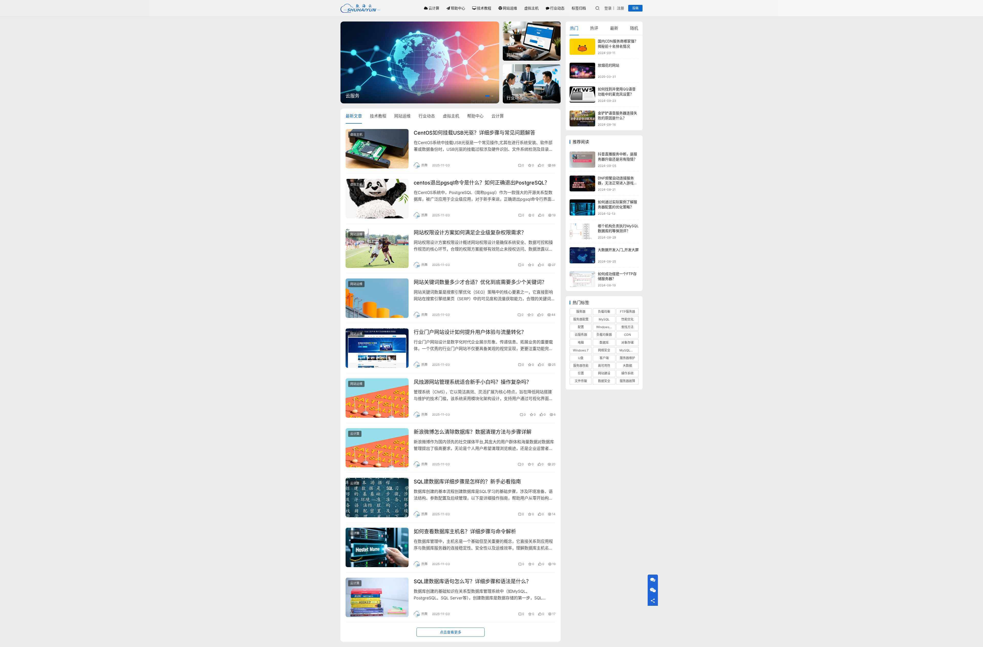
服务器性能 (581, 366)
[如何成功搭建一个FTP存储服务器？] (582, 279)
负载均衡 (604, 312)
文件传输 (581, 381)
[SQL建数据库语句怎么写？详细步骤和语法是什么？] (377, 597)
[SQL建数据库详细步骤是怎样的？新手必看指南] (377, 497)
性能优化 (627, 319)
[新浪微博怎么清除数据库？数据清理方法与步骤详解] (377, 448)
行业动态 (557, 8)
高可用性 (604, 366)
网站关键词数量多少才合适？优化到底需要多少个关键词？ (480, 282)
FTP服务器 (627, 312)
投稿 (635, 8)
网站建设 (604, 373)
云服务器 (581, 335)
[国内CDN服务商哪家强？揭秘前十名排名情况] (582, 47)
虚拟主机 (531, 8)
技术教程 (484, 8)
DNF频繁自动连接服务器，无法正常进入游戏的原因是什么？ (617, 183)
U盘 (580, 358)
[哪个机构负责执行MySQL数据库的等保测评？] (582, 231)
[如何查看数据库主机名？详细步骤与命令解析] (377, 547)
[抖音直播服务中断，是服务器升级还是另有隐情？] (582, 160)
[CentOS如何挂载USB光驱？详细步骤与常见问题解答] (377, 148)
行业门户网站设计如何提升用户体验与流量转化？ (470, 332)
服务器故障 (627, 381)
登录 (608, 8)
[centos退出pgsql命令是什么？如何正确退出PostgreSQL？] (377, 198)
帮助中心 (458, 8)
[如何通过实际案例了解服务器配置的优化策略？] (582, 207)
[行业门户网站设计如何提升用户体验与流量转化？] (377, 348)
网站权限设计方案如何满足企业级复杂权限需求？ (470, 233)
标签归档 (579, 8)
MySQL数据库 (628, 350)
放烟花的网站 (608, 65)
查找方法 (627, 327)
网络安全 (604, 350)
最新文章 (354, 115)
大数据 (627, 366)
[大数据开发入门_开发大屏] (582, 255)
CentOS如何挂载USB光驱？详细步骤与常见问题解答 (474, 133)
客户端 (604, 358)
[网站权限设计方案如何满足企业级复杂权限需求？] (377, 248)
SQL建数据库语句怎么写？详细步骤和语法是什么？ (472, 581)
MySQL (604, 319)
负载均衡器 (604, 335)
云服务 (352, 96)
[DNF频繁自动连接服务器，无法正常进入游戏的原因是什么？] (582, 184)
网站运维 (510, 8)
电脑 (581, 342)
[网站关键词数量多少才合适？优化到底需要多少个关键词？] (377, 298)
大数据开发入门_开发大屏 (618, 249)
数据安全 (604, 381)
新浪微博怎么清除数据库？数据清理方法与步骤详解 (472, 432)
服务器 (580, 312)
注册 (620, 8)
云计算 (434, 8)
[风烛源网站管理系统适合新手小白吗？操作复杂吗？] (377, 398)
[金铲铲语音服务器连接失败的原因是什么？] (582, 119)
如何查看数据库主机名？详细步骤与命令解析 (465, 532)
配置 (581, 327)
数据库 (604, 342)
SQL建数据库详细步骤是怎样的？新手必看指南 (467, 482)
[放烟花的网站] (582, 71)
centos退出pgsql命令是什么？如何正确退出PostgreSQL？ (482, 183)
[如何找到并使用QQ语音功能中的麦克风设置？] (582, 95)
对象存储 (627, 342)
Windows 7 (581, 350)
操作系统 (627, 373)
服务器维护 (627, 358)
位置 (581, 373)
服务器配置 (581, 319)
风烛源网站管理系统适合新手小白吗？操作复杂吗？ (472, 382)
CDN (627, 335)
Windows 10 (605, 327)
